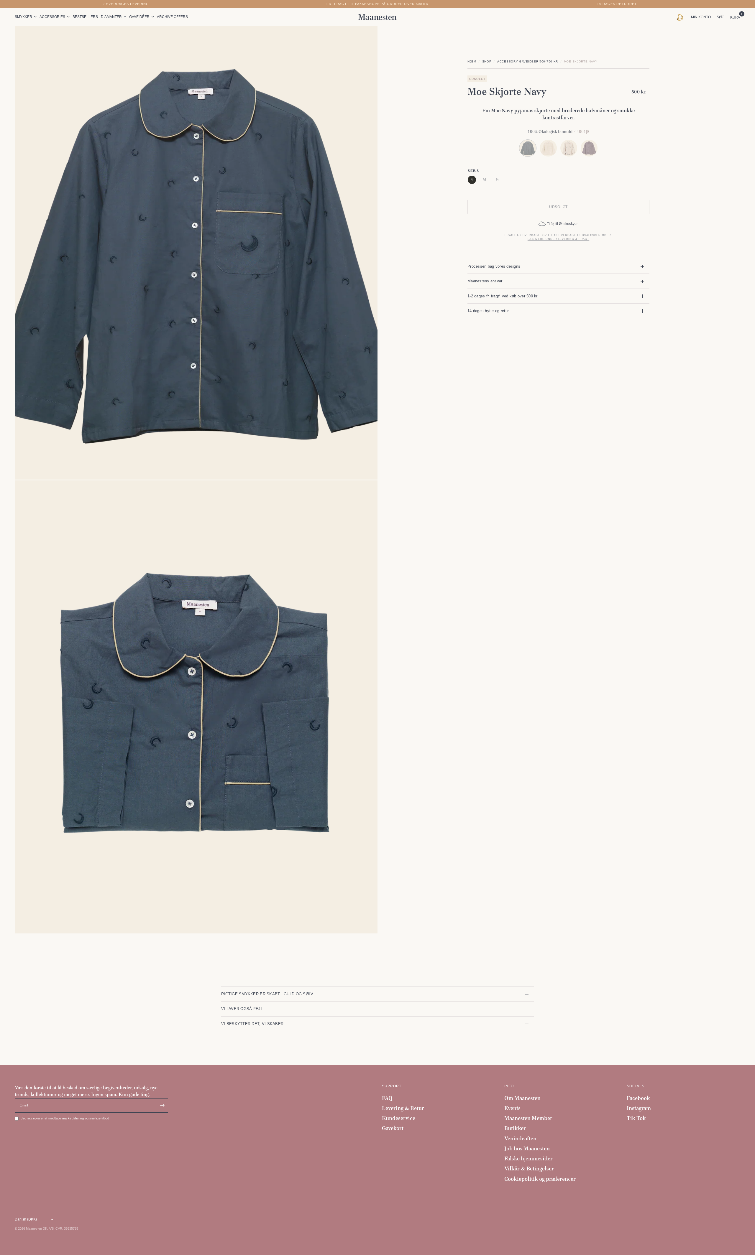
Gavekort (392, 1128)
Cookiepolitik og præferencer (540, 1178)
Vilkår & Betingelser (529, 1168)
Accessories (52, 17)
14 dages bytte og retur (488, 311)
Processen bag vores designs (493, 266)
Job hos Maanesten (527, 1148)
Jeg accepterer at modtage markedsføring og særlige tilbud (65, 1118)
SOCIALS (635, 1086)
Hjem (471, 61)
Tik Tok (636, 1118)
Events (512, 1108)
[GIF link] (681, 17)
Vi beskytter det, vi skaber (252, 1024)
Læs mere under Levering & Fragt (558, 239)
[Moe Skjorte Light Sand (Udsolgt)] (548, 148)
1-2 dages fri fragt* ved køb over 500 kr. (503, 296)
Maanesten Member (528, 1118)
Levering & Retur (403, 1108)
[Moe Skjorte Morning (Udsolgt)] (568, 148)
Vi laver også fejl (242, 1009)
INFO (509, 1086)
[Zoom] (365, 38)
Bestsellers (85, 17)
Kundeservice (398, 1118)
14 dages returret (617, 4)
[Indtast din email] (162, 1105)
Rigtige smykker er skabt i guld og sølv (267, 994)
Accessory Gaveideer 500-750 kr (527, 61)
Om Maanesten (522, 1098)
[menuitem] (26, 17)
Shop (487, 61)
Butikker (515, 1128)
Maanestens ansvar (485, 281)
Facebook (638, 1098)
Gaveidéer (139, 17)
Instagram (639, 1108)
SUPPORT (391, 1086)
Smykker (23, 17)
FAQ (387, 1098)
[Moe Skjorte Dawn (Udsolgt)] (589, 148)
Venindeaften (520, 1138)
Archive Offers (172, 17)
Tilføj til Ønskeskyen (563, 224)
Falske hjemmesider (528, 1158)
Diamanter (111, 17)
